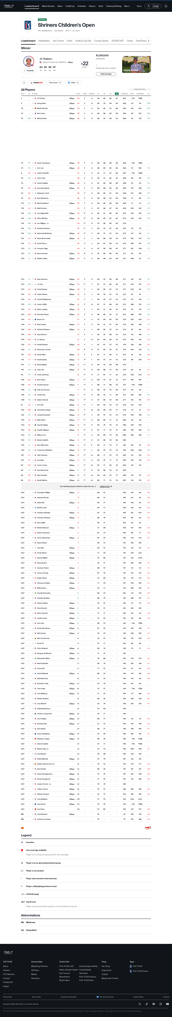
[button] (28, 61)
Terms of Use (36, 997)
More (128, 6)
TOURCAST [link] (117, 40)
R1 (98, 93)
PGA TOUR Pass (86, 980)
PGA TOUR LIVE (66, 966)
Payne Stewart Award (68, 970)
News (60, 6)
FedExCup (70, 6)
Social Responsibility (88, 966)
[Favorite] (33, 98)
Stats (101, 6)
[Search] (24, 82)
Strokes (124, 93)
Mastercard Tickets (110, 978)
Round (91, 93)
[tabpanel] (86, 489)
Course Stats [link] (101, 40)
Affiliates (35, 970)
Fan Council (64, 973)
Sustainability (85, 970)
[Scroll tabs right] (148, 41)
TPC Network (9, 974)
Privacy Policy (7, 997)
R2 (104, 93)
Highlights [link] (44, 40)
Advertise (35, 978)
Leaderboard (32, 6)
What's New (64, 980)
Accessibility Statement (69, 997)
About (5, 966)
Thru (85, 93)
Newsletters (64, 977)
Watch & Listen (48, 6)
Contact (6, 978)
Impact (6, 986)
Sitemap (166, 997)
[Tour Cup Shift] (148, 94)
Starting (140, 93)
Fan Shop (106, 966)
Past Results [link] (142, 40)
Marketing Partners (39, 966)
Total (78, 93)
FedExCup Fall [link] (83, 40)
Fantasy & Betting (113, 6)
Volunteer (83, 973)
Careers (6, 970)
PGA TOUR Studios (87, 977)
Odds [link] (130, 40)
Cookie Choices (138, 997)
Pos (22, 93)
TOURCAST (8, 982)
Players (92, 6)
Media (34, 974)
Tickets (105, 974)
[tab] (28, 42)
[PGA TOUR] (9, 6)
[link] (148, 828)
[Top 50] (140, 98)
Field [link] (69, 40)
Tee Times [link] (58, 40)
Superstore (106, 970)
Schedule (82, 6)
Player (35, 93)
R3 (110, 93)
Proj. (132, 93)
